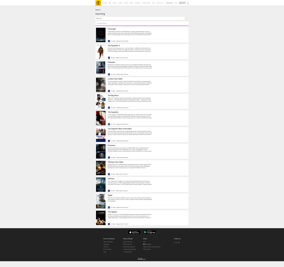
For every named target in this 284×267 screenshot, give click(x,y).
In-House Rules (127, 252)
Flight (110, 195)
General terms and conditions (151, 247)
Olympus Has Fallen (115, 162)
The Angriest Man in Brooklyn (120, 129)
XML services (147, 249)
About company (108, 242)
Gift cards (137, 3)
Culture (120, 3)
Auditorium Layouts (129, 247)
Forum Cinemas (127, 242)
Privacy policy (107, 249)
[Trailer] (105, 51)
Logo (104, 252)
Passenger (112, 29)
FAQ (144, 242)
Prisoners (111, 145)
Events (126, 3)
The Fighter (112, 212)
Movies (105, 3)
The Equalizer (113, 112)
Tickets (114, 3)
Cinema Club (159, 3)
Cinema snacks (146, 3)
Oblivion (111, 178)
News (131, 3)
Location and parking (129, 249)
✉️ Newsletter (147, 244)
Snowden (111, 62)
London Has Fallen (115, 79)
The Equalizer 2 (114, 45)
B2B (153, 3)
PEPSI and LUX (127, 244)
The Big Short (113, 95)
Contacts (105, 247)
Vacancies (106, 244)
